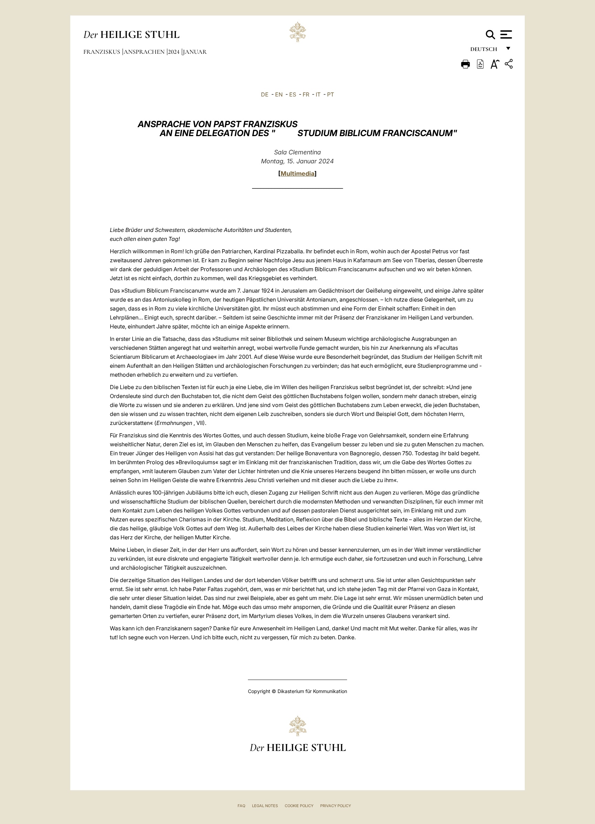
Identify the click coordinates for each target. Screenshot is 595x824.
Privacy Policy (335, 805)
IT (318, 94)
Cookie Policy (299, 805)
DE (265, 94)
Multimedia (297, 173)
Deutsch (486, 50)
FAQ (241, 805)
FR (306, 94)
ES (292, 94)
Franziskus (102, 51)
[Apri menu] (505, 34)
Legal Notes (265, 805)
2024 (174, 51)
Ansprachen (145, 51)
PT (330, 94)
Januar (195, 51)
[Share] (509, 65)
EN (279, 94)
